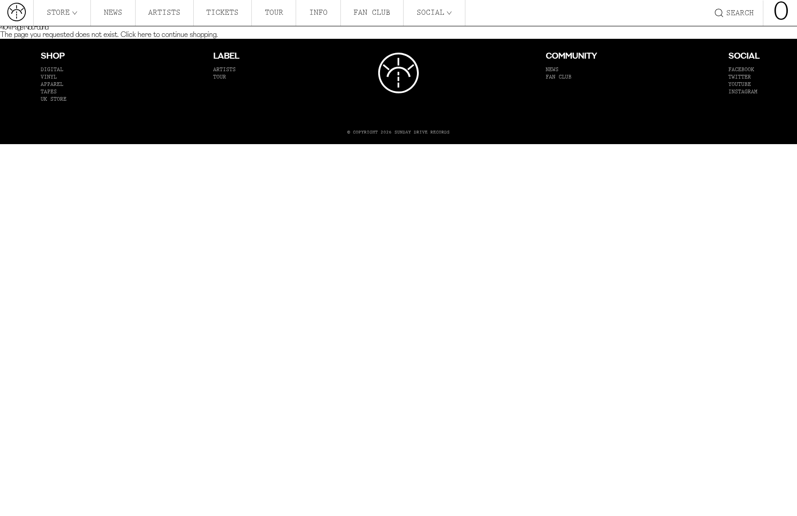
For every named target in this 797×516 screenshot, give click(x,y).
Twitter (739, 77)
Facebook (741, 70)
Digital (52, 70)
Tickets (222, 12)
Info (318, 12)
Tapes (49, 92)
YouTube (739, 84)
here (144, 35)
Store (58, 12)
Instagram (742, 92)
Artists (164, 12)
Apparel (52, 84)
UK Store (53, 99)
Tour (274, 12)
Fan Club (371, 12)
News (113, 12)
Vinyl (49, 77)
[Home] (16, 13)
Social (430, 12)
